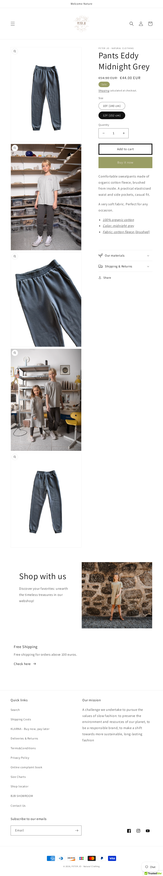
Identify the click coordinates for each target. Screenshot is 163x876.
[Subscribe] (76, 830)
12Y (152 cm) (112, 115)
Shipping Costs (21, 719)
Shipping (103, 90)
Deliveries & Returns (24, 738)
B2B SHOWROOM (22, 796)
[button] (12, 23)
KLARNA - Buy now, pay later (30, 729)
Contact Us (18, 806)
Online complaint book (26, 767)
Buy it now (125, 162)
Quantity (103, 125)
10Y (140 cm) (112, 106)
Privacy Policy (20, 758)
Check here (22, 664)
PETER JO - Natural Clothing (86, 866)
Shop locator (19, 786)
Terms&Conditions (23, 748)
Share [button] (107, 277)
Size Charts (18, 777)
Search (15, 710)
